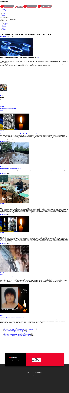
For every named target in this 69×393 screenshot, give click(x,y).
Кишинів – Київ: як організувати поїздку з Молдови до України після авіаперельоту (17, 335)
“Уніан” (38, 57)
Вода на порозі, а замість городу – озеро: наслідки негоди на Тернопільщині (10, 168)
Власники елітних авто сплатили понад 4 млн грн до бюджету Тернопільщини (16, 333)
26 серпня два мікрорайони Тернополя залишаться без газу (13, 330)
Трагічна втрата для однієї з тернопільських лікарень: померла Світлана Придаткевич (12, 317)
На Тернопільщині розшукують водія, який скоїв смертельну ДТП (8, 108)
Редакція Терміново (6, 36)
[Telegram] (37, 369)
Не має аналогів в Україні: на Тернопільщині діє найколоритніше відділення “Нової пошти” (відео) (20, 331)
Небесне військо (3, 131)
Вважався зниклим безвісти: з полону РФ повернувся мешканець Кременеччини (17, 334)
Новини (1, 36)
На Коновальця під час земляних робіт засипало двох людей (13, 327)
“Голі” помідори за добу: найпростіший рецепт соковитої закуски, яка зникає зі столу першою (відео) (20, 328)
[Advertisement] (28, 73)
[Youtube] (34, 369)
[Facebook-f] (32, 369)
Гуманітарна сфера (3, 95)
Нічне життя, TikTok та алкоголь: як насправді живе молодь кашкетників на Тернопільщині (18, 329)
